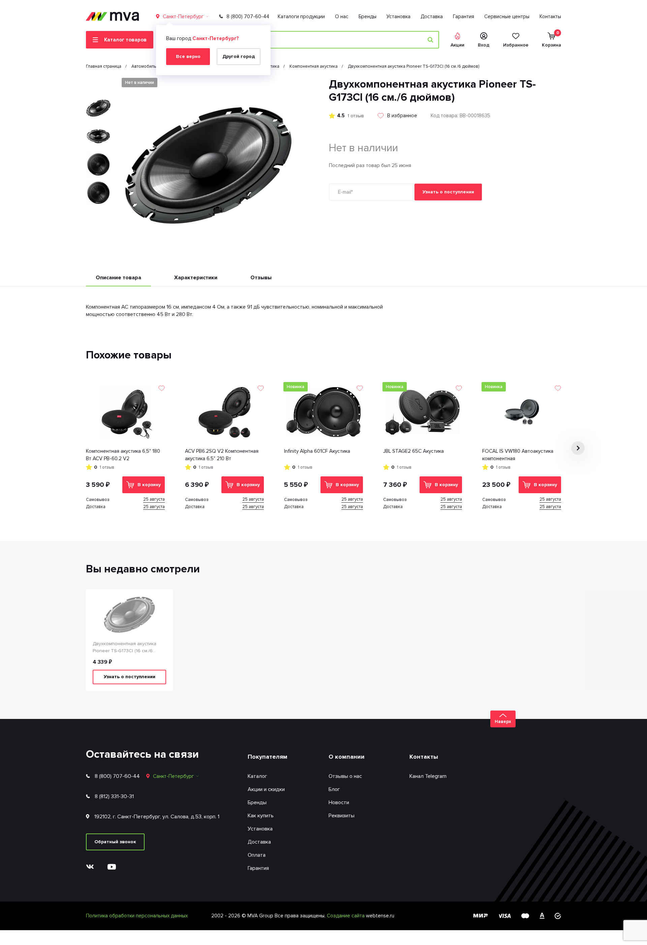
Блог (334, 789)
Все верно (188, 56)
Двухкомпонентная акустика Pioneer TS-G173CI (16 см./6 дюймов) (124, 647)
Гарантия (463, 16)
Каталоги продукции (301, 16)
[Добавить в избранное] (161, 388)
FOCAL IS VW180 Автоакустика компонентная (517, 455)
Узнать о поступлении (448, 192)
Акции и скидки (266, 789)
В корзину (149, 484)
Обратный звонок (115, 842)
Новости (339, 802)
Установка (398, 16)
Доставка (432, 16)
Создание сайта (346, 916)
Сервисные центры (506, 16)
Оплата (257, 855)
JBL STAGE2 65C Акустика (413, 451)
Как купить (261, 815)
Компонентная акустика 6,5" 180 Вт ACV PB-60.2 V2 (123, 455)
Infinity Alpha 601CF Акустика (317, 451)
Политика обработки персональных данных (137, 916)
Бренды (367, 16)
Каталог (257, 776)
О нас (341, 16)
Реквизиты (342, 815)
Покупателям (267, 756)
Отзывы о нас (345, 776)
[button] (98, 83)
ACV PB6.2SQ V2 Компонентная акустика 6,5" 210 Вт (221, 455)
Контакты (550, 16)
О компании (347, 756)
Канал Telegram (427, 776)
